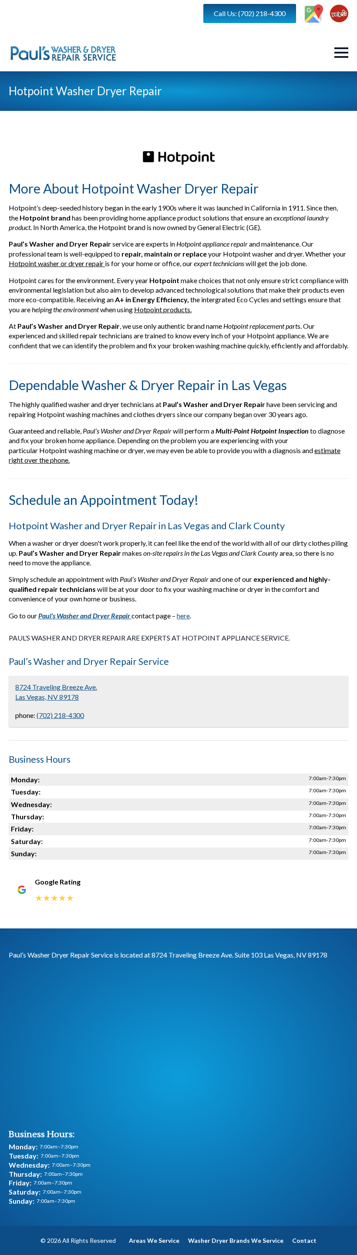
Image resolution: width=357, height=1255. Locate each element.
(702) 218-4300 (60, 715)
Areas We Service (154, 1240)
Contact (304, 1240)
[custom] (314, 13)
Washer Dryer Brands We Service (235, 1240)
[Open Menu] (341, 53)
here (183, 615)
